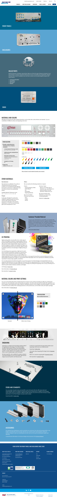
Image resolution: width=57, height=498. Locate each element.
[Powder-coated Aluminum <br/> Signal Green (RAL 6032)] (42, 149)
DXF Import (12, 82)
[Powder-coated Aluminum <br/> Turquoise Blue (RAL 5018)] (40, 149)
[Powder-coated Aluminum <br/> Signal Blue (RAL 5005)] (37, 149)
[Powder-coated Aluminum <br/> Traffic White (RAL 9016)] (31, 153)
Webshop (45, 1)
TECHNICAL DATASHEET (28, 168)
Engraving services (49, 354)
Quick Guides (38, 458)
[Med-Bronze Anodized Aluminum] (34, 143)
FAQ (36, 453)
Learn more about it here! (33, 229)
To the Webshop (49, 453)
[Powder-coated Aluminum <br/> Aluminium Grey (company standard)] (23, 153)
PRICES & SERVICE (42, 4)
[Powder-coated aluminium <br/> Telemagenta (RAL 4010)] (28, 149)
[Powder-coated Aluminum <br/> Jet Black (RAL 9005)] (48, 149)
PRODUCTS (18, 4)
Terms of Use (50, 494)
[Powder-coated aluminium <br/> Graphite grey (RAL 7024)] (51, 149)
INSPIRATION (35, 4)
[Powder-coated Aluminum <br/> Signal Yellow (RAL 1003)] (26, 149)
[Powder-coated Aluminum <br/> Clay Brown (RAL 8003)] (45, 149)
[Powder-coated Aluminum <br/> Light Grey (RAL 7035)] (26, 153)
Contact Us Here (12, 271)
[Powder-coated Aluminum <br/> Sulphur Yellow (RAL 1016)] (23, 149)
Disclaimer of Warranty (39, 494)
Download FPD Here (18, 457)
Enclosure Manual (39, 436)
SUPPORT (49, 4)
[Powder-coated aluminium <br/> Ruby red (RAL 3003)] (34, 149)
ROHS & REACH (42, 168)
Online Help (46, 198)
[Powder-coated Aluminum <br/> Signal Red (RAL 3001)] (31, 149)
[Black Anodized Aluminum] (37, 143)
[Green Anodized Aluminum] (31, 143)
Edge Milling (12, 80)
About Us (50, 1)
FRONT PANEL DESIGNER (26, 4)
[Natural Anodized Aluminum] (40, 143)
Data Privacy (50, 496)
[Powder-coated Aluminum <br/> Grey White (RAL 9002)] (28, 153)
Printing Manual (13, 269)
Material (11, 83)
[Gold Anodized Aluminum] (23, 143)
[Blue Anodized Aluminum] (28, 143)
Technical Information (14, 79)
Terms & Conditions (39, 496)
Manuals (37, 457)
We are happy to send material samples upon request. (33, 171)
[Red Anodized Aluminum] (26, 143)
